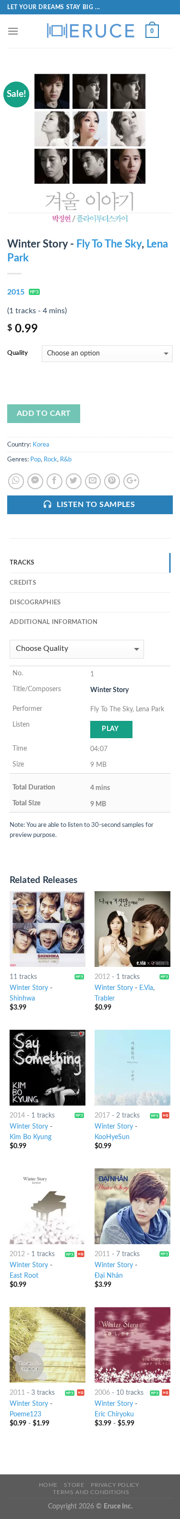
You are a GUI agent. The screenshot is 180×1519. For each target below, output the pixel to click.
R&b (66, 459)
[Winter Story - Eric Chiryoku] (132, 1345)
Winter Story (29, 988)
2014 (17, 1115)
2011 (102, 1254)
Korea (41, 444)
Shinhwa (22, 998)
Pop (35, 459)
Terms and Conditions (91, 1492)
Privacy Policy (115, 1485)
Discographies (35, 602)
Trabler (105, 998)
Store (74, 1485)
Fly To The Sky (109, 244)
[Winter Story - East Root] (47, 1206)
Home (48, 1485)
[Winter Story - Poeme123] (47, 1345)
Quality (17, 353)
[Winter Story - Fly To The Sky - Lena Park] (90, 149)
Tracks (22, 562)
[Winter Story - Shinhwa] (47, 929)
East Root (24, 1275)
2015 (15, 292)
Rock (50, 459)
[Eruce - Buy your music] (90, 31)
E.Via (146, 988)
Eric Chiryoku (114, 1414)
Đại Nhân (109, 1275)
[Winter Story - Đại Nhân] (132, 1206)
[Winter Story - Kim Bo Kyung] (47, 1068)
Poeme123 (25, 1414)
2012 (102, 977)
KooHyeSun (112, 1137)
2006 (102, 1392)
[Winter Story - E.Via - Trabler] (132, 929)
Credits (23, 583)
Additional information (54, 622)
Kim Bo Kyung (30, 1137)
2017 (102, 1115)
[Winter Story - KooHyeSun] (132, 1068)
